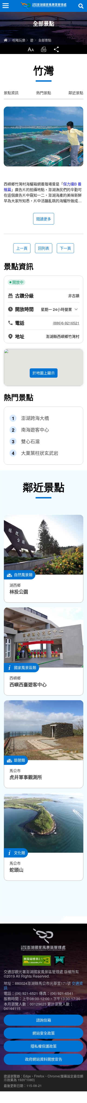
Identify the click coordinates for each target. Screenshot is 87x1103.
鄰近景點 (75, 92)
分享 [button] (56, 49)
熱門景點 (43, 92)
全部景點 (44, 40)
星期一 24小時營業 (56, 309)
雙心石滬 (30, 441)
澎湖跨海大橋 (35, 418)
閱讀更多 (43, 219)
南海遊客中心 (35, 430)
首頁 (5, 40)
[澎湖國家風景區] (43, 6)
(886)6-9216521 (66, 323)
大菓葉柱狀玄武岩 (39, 453)
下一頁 (65, 248)
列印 (43, 49)
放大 (30, 49)
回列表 (43, 248)
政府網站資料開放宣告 (43, 1059)
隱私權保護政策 (44, 1046)
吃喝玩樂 (18, 40)
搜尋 (81, 6)
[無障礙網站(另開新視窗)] (37, 960)
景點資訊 (11, 92)
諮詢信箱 (43, 1020)
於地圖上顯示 (43, 373)
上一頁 (21, 248)
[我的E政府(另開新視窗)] (59, 960)
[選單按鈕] (5, 5)
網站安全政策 (43, 1033)
